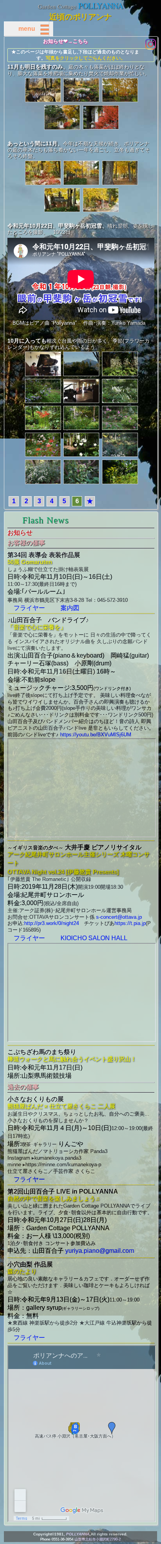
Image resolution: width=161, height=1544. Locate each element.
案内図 (70, 608)
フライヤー (29, 608)
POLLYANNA (100, 5)
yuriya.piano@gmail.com (99, 1250)
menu (33, 28)
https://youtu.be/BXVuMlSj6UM (95, 735)
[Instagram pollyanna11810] (150, 44)
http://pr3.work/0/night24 (51, 923)
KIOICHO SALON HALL (94, 938)
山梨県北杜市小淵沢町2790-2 (98, 1539)
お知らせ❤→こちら (65, 41)
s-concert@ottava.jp (119, 917)
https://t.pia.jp (130, 923)
